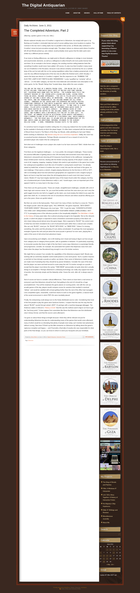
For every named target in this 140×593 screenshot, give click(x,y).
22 (107, 559)
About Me (76, 13)
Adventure (30, 340)
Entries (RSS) (64, 589)
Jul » (112, 564)
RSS (122, 20)
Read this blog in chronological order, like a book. (109, 148)
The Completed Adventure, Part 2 (46, 30)
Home (67, 13)
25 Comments (89, 336)
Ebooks (87, 13)
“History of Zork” (50, 308)
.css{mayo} (83, 587)
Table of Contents (114, 13)
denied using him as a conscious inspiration (63, 134)
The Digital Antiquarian (43, 5)
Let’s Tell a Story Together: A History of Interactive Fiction (110, 497)
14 (104, 556)
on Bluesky (115, 167)
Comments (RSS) (75, 589)
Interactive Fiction (61, 337)
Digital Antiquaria (51, 337)
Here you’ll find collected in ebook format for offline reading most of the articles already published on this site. (109, 110)
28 (104, 562)
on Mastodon (106, 169)
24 (114, 559)
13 (100, 556)
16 (110, 556)
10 (114, 553)
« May (108, 564)
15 (107, 556)
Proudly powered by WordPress (61, 587)
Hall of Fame (98, 13)
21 (104, 559)
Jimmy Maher (34, 337)
